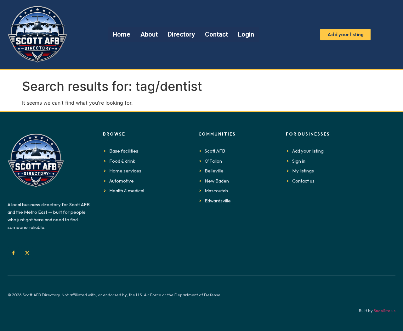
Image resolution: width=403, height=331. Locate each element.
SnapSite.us (384, 310)
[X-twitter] (27, 253)
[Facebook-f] (13, 253)
